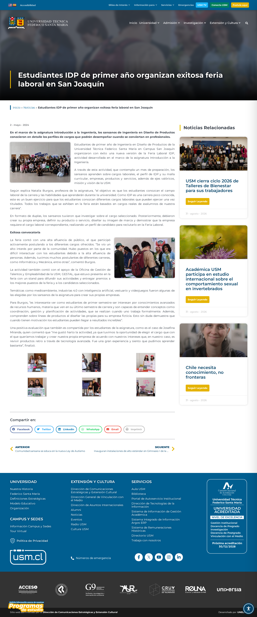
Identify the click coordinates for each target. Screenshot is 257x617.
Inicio (16, 107)
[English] (10, 5)
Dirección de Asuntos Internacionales (97, 505)
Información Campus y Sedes (30, 526)
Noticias (29, 107)
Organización (19, 508)
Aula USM (138, 489)
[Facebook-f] (139, 557)
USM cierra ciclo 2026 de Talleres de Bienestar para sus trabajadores (212, 185)
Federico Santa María (25, 494)
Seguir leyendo (197, 201)
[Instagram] (169, 557)
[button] (120, 5)
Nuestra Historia (21, 489)
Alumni (76, 510)
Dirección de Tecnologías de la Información (153, 505)
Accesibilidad (28, 5)
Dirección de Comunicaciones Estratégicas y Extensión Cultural (94, 490)
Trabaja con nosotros (146, 540)
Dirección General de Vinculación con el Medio (97, 498)
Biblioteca (139, 494)
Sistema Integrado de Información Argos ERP (156, 521)
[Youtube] (159, 557)
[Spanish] (14, 5)
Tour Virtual (18, 531)
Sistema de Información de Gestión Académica (156, 513)
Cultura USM (80, 529)
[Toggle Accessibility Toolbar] (248, 608)
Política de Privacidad (32, 541)
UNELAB (242, 612)
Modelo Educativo (22, 503)
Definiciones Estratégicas (28, 498)
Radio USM (78, 524)
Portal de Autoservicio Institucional (156, 498)
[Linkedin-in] (179, 557)
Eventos (76, 519)
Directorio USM (142, 535)
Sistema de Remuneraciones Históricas (151, 529)
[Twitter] (149, 557)
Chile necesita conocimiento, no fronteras (205, 372)
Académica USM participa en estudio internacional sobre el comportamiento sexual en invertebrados (212, 279)
